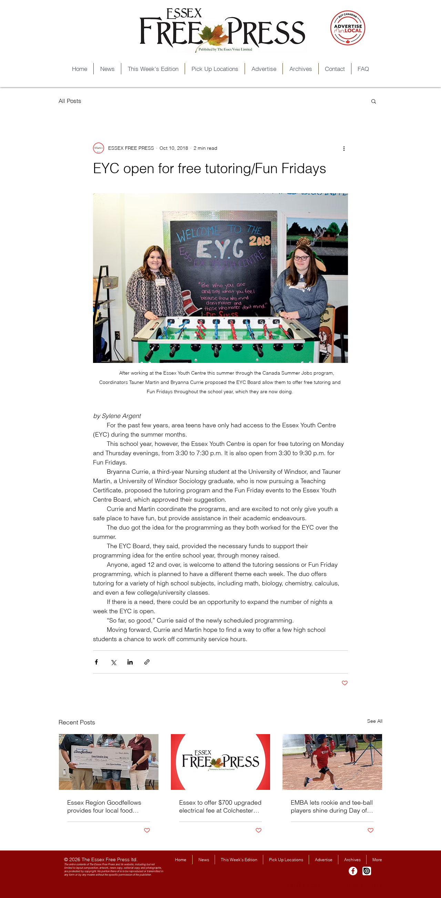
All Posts (70, 100)
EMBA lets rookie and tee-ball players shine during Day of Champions (332, 806)
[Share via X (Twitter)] (113, 662)
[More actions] (344, 148)
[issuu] (366, 871)
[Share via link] (147, 662)
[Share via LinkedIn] (130, 662)
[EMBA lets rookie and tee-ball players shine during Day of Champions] (332, 762)
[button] (373, 101)
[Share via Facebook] (96, 662)
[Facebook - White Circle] (353, 871)
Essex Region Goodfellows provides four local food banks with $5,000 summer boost (104, 806)
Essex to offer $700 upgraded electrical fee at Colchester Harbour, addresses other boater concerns (220, 806)
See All (374, 721)
